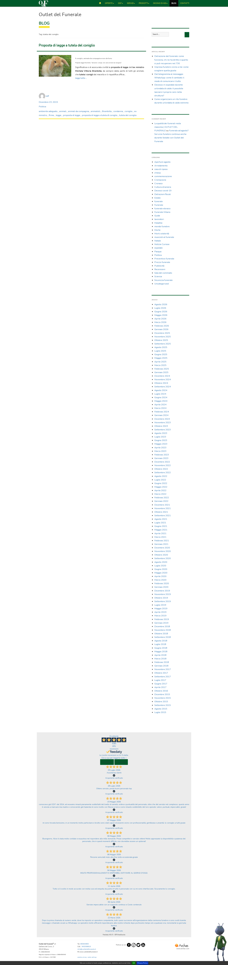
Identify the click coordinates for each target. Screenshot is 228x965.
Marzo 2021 (160, 537)
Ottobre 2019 (161, 597)
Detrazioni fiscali (162, 194)
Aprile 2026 (160, 318)
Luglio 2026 (160, 307)
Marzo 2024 (160, 408)
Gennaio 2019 (161, 622)
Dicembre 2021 (162, 504)
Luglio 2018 (160, 644)
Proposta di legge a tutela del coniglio (67, 45)
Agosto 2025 (160, 347)
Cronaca (158, 183)
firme (51, 115)
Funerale (158, 204)
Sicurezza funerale (163, 280)
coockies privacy (82, 957)
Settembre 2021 (162, 515)
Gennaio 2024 (161, 415)
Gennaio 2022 (161, 501)
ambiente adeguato (48, 111)
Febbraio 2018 (161, 662)
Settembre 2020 (162, 558)
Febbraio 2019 (161, 619)
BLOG (174, 3)
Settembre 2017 (162, 676)
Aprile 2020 (160, 576)
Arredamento (161, 165)
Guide (157, 215)
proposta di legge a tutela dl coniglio (99, 115)
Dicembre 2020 (162, 547)
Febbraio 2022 (161, 497)
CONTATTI (184, 3)
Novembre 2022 (162, 465)
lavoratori (159, 219)
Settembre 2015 (162, 705)
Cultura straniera (162, 187)
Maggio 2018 (160, 651)
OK (134, 963)
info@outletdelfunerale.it (86, 949)
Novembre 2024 (162, 379)
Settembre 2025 (162, 343)
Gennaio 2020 (161, 586)
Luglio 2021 (160, 522)
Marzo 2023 (160, 451)
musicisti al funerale (164, 237)
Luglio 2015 (160, 712)
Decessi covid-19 (162, 190)
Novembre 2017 (162, 669)
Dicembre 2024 (162, 375)
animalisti (95, 111)
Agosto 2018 (160, 640)
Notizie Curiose (161, 244)
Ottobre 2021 (161, 511)
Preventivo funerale (164, 258)
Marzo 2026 (160, 322)
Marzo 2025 (160, 365)
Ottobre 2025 (161, 340)
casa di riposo (161, 169)
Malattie (158, 222)
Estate (157, 197)
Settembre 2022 (162, 472)
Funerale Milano (162, 212)
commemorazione (163, 176)
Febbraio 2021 (161, 540)
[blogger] (133, 945)
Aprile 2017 (160, 687)
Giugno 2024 (160, 397)
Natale (157, 240)
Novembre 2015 (162, 697)
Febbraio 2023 (161, 454)
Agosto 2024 (160, 390)
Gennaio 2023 (161, 458)
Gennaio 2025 (161, 372)
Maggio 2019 (160, 608)
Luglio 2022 (160, 479)
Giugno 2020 (160, 569)
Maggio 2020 (160, 572)
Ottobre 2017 (161, 672)
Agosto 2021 (160, 519)
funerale (158, 201)
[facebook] (129, 945)
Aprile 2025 (160, 361)
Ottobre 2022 (161, 468)
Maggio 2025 (160, 357)
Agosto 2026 (160, 304)
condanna (118, 111)
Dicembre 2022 (162, 461)
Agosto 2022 (160, 476)
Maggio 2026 (160, 315)
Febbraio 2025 (161, 368)
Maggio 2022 (160, 486)
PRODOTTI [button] (143, 3)
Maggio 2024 (160, 400)
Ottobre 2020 (161, 554)
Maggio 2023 (160, 443)
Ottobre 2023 (161, 426)
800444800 (84, 944)
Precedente (107, 762)
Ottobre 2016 (161, 690)
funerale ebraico (162, 208)
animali (62, 111)
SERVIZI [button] (130, 3)
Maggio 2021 (160, 529)
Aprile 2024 (160, 404)
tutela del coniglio (128, 115)
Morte (157, 230)
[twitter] (138, 945)
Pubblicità (159, 265)
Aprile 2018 (160, 655)
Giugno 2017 (160, 683)
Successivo (121, 762)
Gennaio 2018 (161, 665)
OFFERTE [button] (109, 3)
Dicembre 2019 (162, 590)
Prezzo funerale (162, 262)
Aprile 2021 (160, 533)
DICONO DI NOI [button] (159, 3)
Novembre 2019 (162, 594)
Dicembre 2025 (162, 333)
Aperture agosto (162, 161)
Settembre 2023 (162, 429)
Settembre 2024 (162, 386)
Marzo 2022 (160, 493)
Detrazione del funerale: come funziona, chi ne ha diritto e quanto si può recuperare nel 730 (171, 60)
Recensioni (159, 269)
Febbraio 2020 (161, 583)
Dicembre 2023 (162, 418)
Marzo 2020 (160, 579)
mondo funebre (162, 226)
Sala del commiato (163, 272)
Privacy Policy (142, 963)
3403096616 (86, 946)
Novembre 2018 (162, 630)
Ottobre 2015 (161, 701)
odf (47, 95)
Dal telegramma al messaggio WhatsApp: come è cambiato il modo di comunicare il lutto (169, 78)
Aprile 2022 (160, 490)
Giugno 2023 (160, 440)
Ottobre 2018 (161, 633)
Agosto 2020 (160, 562)
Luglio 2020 (160, 565)
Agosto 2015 (160, 708)
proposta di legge (71, 115)
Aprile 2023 (160, 447)
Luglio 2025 (160, 350)
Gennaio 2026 (161, 329)
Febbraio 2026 (161, 325)
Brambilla (106, 111)
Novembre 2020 (162, 551)
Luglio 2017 (160, 680)
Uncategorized (161, 283)
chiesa (157, 172)
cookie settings (92, 957)
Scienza (158, 276)
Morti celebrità (161, 233)
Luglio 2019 (160, 604)
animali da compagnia (78, 111)
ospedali (158, 247)
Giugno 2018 (160, 647)
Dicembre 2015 (162, 694)
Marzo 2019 (160, 615)
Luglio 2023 (160, 436)
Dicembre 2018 (162, 626)
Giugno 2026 (160, 311)
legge (58, 115)
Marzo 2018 (160, 658)
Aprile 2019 (160, 612)
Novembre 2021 (162, 508)
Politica (42, 106)
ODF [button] (120, 3)
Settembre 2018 (162, 637)
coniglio (128, 111)
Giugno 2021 (160, 526)
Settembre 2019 (162, 601)
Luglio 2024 (160, 393)
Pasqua (157, 251)
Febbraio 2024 (161, 411)
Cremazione (160, 179)
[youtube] (143, 945)
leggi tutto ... (81, 78)
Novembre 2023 (162, 422)
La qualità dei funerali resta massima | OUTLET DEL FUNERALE (167, 127)
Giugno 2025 (160, 354)
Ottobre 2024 (161, 383)
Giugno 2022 (160, 483)
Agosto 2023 (160, 433)
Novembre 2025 (162, 336)
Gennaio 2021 (161, 544)
